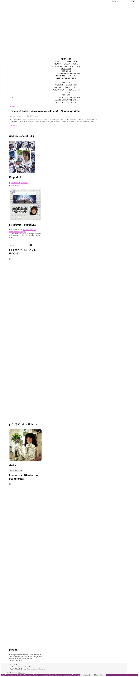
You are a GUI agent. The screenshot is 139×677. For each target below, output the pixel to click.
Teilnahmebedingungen (68, 73)
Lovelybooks (16, 185)
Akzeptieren (85, 675)
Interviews (66, 68)
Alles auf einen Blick (66, 78)
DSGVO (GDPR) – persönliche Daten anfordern (27, 669)
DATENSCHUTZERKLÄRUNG (21, 667)
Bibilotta (12, 116)
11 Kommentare (34, 116)
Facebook (15, 183)
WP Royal (21, 673)
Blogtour (13, 106)
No (91, 675)
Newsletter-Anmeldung (66, 64)
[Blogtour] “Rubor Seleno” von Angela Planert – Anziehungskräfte (44, 111)
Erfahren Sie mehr (99, 675)
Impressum (13, 664)
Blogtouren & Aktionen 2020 (66, 66)
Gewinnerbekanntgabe (66, 76)
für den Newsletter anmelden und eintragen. (22, 231)
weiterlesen (13, 125)
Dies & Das (66, 71)
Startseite (66, 59)
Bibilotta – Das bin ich (66, 61)
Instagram (24, 183)
